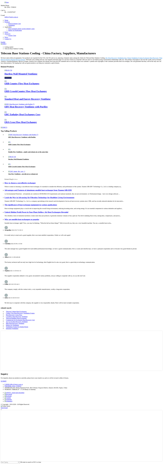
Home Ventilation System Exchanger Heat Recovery (143, 58)
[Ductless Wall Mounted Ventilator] (8, 70)
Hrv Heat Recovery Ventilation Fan (116, 58)
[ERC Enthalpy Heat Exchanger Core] (6, 112)
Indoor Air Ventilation (12, 325)
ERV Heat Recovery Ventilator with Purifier (26, 106)
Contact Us (8, 39)
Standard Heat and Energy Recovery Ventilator (28, 99)
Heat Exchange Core (14, 23)
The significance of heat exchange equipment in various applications (31, 205)
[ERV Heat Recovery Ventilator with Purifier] (19, 104)
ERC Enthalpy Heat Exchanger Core (22, 114)
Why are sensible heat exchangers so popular (22, 219)
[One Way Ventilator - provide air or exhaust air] (16, 171)
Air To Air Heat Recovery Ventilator (17, 321)
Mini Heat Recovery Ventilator (15, 323)
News (6, 37)
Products (7, 22)
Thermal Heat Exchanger (17, 59)
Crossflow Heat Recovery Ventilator (17, 316)
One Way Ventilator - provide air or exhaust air (23, 174)
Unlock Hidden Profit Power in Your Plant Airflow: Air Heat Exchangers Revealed (36, 212)
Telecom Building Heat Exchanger (16, 318)
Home (6, 20)
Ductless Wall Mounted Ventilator (21, 74)
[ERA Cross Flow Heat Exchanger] (6, 119)
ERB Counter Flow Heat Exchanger (22, 83)
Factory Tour (12, 35)
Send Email (4, 408)
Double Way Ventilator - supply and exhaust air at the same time (28, 152)
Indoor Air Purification (15, 30)
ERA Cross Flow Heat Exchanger (21, 122)
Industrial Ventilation (12, 328)
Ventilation (11, 25)
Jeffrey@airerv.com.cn (11, 17)
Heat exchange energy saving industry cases (21, 29)
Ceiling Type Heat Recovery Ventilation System (20, 313)
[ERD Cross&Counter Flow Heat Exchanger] (6, 89)
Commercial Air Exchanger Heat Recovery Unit (20, 320)
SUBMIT (4, 381)
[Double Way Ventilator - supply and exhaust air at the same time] (9, 149)
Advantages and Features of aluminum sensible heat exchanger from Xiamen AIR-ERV (38, 190)
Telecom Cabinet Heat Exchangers (16, 311)
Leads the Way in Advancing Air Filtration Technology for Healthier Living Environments (39, 198)
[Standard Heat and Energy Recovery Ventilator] (6, 96)
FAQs (6, 32)
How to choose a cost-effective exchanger (20, 183)
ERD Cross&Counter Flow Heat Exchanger (26, 91)
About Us (7, 34)
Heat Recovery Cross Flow (14, 315)
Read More (8, 78)
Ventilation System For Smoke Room (17, 327)
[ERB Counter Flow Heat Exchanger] (6, 81)
